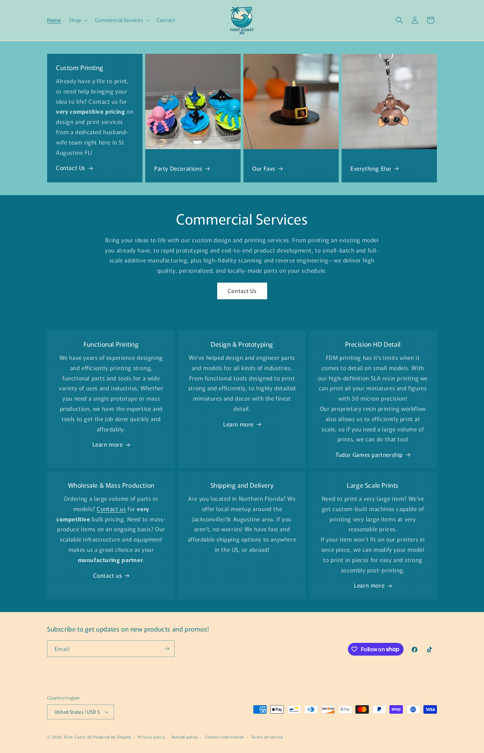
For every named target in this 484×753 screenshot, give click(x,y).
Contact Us (70, 167)
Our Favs (263, 168)
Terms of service (267, 737)
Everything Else (370, 168)
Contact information (224, 737)
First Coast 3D (78, 737)
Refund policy (185, 737)
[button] (77, 19)
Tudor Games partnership (369, 454)
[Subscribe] (166, 648)
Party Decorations (178, 168)
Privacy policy (151, 737)
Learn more (107, 444)
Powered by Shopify (112, 737)
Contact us (107, 575)
